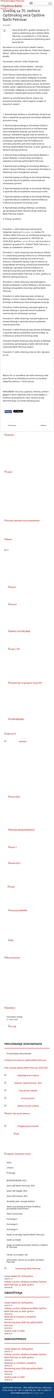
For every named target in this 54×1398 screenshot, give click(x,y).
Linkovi (10, 1167)
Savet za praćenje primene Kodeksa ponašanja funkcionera (23, 1207)
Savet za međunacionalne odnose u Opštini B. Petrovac (27, 1246)
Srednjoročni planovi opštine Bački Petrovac (25, 1060)
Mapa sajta (39, 1393)
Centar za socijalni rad (17, 1254)
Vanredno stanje (14, 1018)
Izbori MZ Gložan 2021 (17, 1196)
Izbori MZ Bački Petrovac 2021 (21, 1185)
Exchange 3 (12, 1219)
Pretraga (11, 1173)
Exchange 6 (12, 1229)
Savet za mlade (14, 1240)
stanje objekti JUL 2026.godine (18, 1276)
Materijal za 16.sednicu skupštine (20, 1316)
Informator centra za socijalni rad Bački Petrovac (25, 1261)
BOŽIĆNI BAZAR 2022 (16, 1180)
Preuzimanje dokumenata (19, 1053)
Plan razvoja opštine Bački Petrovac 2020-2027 (26, 1067)
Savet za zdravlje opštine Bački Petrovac (25, 1234)
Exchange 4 (12, 1224)
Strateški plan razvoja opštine (21, 1201)
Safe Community (14, 1213)
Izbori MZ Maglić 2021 (17, 1191)
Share (8, 411)
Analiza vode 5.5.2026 (14, 1330)
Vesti (9, 1162)
